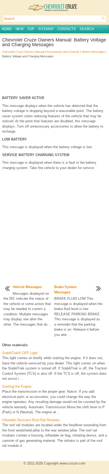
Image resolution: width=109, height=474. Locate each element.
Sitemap (46, 29)
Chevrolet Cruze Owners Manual (23, 51)
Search (87, 29)
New (20, 29)
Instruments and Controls (63, 51)
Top (30, 29)
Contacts (66, 29)
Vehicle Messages (93, 51)
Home (7, 29)
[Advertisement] (54, 77)
